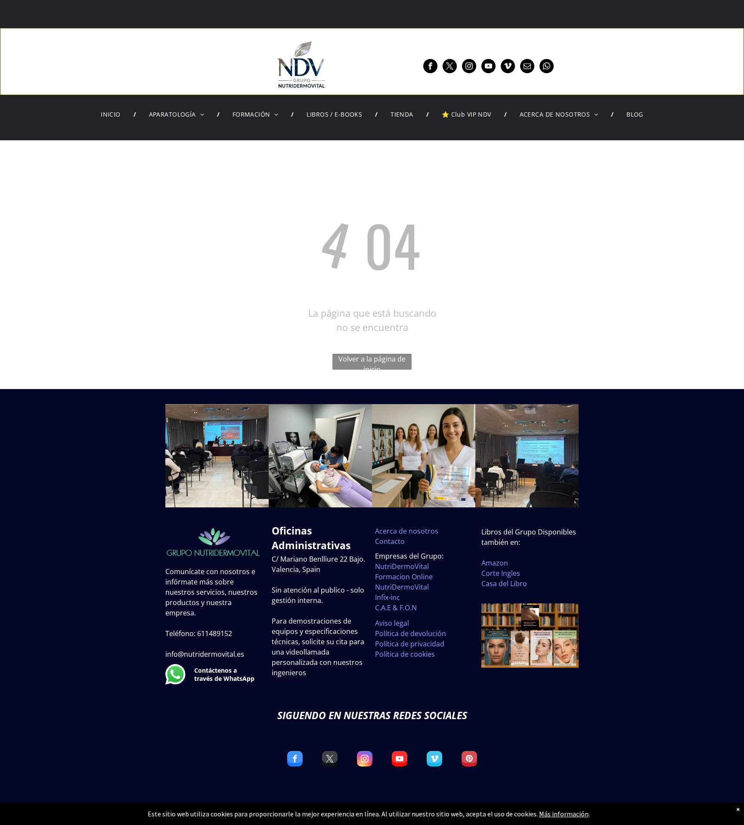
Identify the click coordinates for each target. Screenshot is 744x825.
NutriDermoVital (402, 566)
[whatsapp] (546, 67)
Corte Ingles (500, 573)
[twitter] (450, 67)
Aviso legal (392, 623)
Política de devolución (410, 633)
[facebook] (430, 67)
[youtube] (488, 67)
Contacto (390, 541)
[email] (527, 67)
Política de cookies (405, 654)
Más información (564, 814)
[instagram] (469, 67)
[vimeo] (508, 67)
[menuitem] (112, 114)
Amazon (494, 563)
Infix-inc (387, 597)
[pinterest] (469, 760)
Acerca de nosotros (406, 531)
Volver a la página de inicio (372, 362)
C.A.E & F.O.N (396, 607)
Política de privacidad (409, 644)
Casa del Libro (504, 583)
